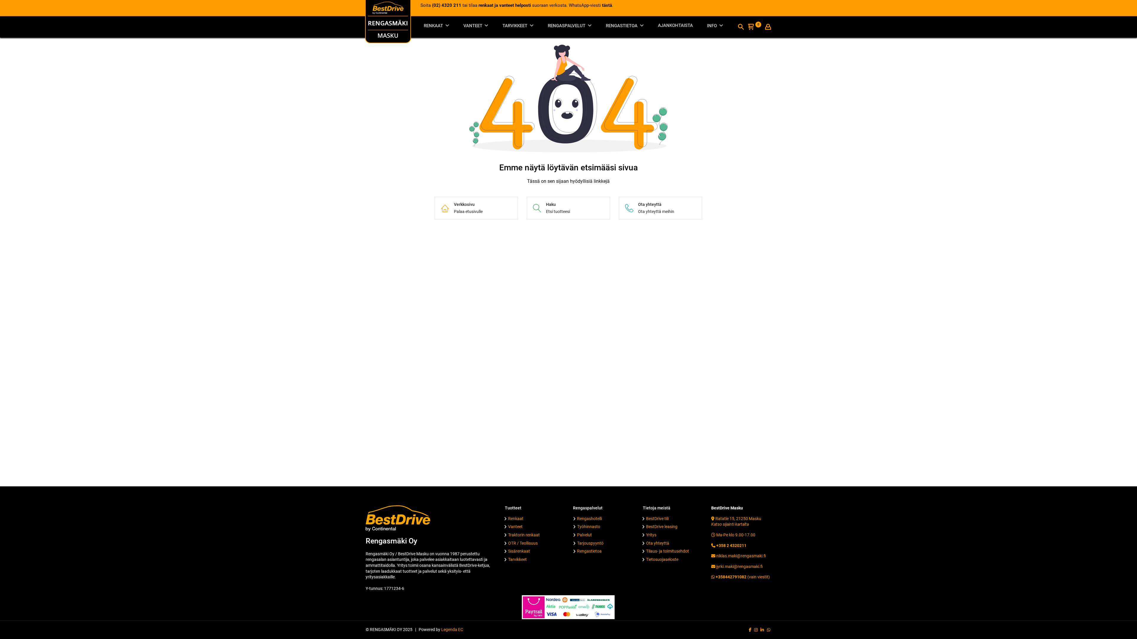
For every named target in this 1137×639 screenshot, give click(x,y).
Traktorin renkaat (524, 534)
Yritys (651, 534)
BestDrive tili (657, 518)
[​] (750, 630)
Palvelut (584, 534)
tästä (607, 5)
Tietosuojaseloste (662, 559)
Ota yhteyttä (657, 543)
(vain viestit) (742, 577)
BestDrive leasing (661, 526)
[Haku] (741, 27)
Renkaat (515, 518)
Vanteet (515, 526)
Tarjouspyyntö (590, 543)
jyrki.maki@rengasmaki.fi (739, 566)
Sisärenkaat (519, 551)
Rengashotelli (589, 518)
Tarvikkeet (517, 559)
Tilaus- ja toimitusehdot (667, 551)
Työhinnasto (588, 526)
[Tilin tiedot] (768, 27)
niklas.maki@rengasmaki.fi (740, 556)
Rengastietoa (589, 551)
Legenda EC (452, 629)
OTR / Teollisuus (523, 543)
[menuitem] (675, 26)
